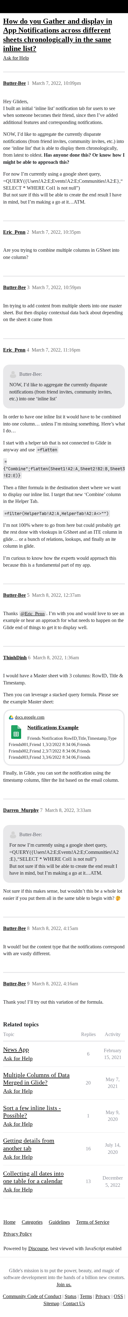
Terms (86, 1296)
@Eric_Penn (33, 613)
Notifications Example (53, 727)
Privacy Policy (17, 1233)
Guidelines (59, 1222)
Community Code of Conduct (32, 1296)
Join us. (64, 1284)
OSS (118, 1296)
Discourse (38, 1248)
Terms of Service (92, 1222)
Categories (32, 1222)
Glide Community (21, 6)
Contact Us (74, 1303)
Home (9, 1222)
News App (16, 1049)
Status (70, 1296)
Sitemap (51, 1303)
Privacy (102, 1296)
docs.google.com (29, 717)
